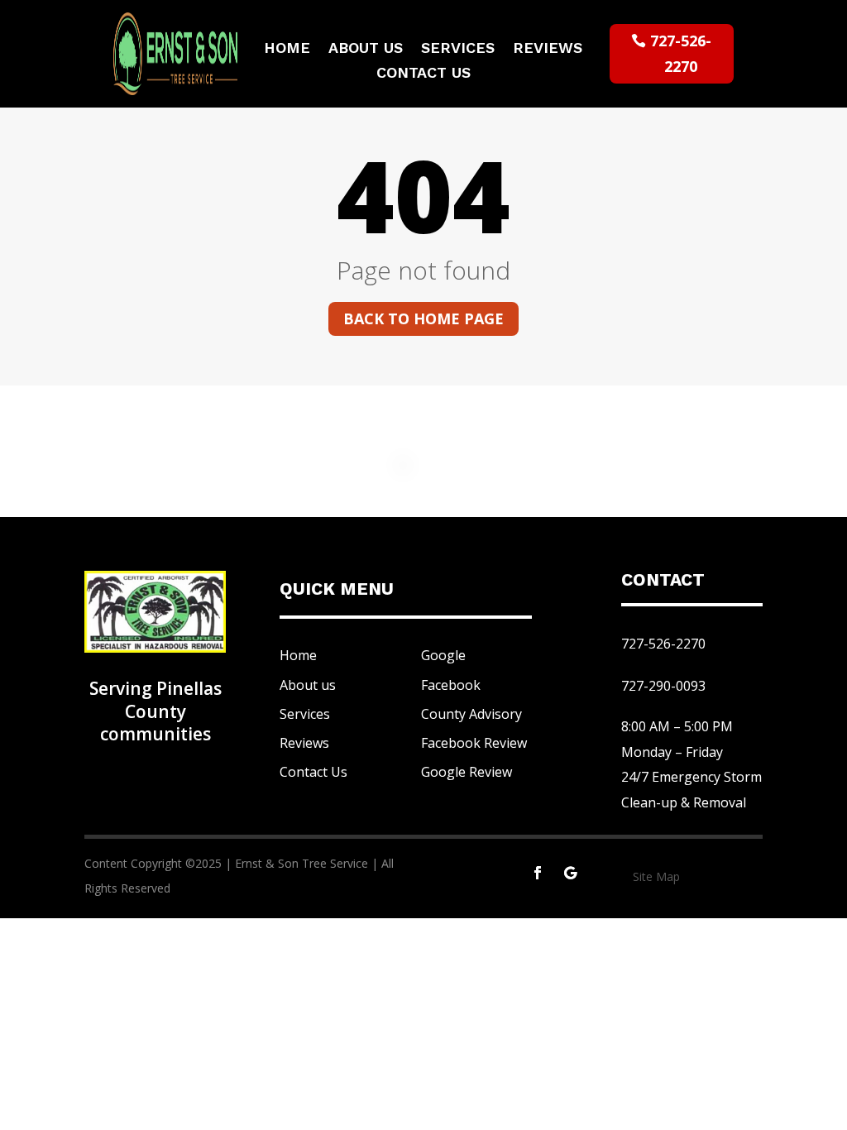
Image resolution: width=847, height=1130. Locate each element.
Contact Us (423, 74)
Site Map (656, 876)
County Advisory (471, 714)
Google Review (466, 772)
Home (287, 49)
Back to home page (423, 318)
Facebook (451, 685)
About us (308, 685)
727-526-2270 (680, 53)
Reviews (547, 49)
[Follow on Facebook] (537, 872)
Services (458, 49)
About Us (365, 49)
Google (443, 655)
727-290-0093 (663, 686)
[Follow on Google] (570, 872)
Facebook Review (474, 743)
